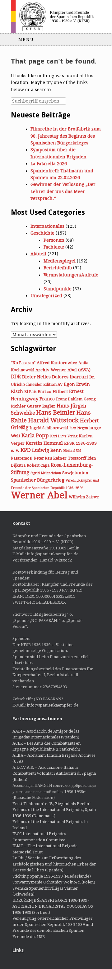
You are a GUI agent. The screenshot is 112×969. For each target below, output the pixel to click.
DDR (16, 377)
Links (18, 950)
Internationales (47, 226)
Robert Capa (38, 465)
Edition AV (53, 384)
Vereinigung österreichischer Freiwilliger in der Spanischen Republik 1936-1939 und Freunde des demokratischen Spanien (52, 924)
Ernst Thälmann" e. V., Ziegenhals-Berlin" (51, 803)
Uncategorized (46, 295)
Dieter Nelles (36, 377)
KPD (26, 450)
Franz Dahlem (69, 399)
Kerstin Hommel (44, 443)
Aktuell (38, 253)
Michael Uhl (72, 451)
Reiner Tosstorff (69, 458)
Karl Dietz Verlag (63, 436)
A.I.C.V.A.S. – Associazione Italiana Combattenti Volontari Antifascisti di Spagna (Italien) (54, 773)
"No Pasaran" (23, 363)
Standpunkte (58, 288)
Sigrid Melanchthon (45, 473)
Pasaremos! (22, 458)
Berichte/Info (58, 267)
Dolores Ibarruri (70, 377)
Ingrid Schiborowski (49, 428)
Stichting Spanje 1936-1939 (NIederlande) (51, 876)
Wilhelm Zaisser (84, 497)
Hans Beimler (55, 412)
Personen (54, 240)
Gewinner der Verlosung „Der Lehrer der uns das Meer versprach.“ (63, 191)
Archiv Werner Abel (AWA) (63, 369)
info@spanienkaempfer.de (52, 705)
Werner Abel (39, 495)
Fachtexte (54, 246)
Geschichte (42, 233)
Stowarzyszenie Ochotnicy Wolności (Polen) (53, 882)
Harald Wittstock (53, 420)
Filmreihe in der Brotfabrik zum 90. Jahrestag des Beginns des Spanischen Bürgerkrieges (65, 135)
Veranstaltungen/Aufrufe (71, 274)
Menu (26, 39)
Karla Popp (35, 435)
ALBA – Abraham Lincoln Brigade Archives (53, 755)
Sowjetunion (75, 472)
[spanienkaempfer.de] (56, 16)
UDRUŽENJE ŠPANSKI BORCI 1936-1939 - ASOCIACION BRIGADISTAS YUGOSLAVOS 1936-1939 (52, 906)
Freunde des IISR (28, 936)
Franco (47, 399)
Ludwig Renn (47, 450)
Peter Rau (43, 458)
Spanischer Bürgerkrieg (37, 480)
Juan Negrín (78, 428)
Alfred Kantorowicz (57, 362)
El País (30, 392)
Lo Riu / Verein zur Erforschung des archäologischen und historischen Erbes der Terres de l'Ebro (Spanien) (54, 864)
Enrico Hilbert (53, 391)
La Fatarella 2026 (48, 163)
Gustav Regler (41, 405)
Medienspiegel (60, 260)
